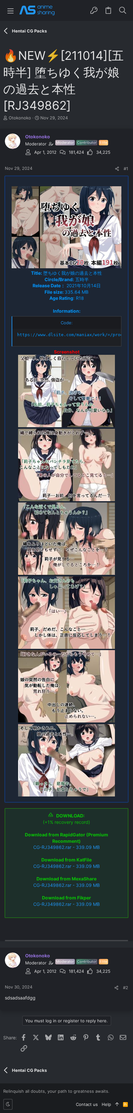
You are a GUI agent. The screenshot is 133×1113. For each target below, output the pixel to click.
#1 (126, 168)
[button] (10, 10)
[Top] (117, 1104)
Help (106, 1104)
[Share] (117, 169)
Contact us (87, 1104)
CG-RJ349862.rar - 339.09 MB (66, 847)
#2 (125, 987)
